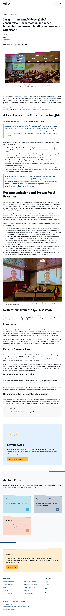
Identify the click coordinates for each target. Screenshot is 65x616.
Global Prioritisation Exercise (50, 98)
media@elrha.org (48, 585)
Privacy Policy (15, 601)
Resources (5, 590)
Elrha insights (13, 14)
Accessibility (6, 601)
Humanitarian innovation (30, 581)
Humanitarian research (8, 581)
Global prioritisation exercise (31, 584)
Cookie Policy (24, 601)
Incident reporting (28, 593)
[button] (60, 3)
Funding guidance (7, 593)
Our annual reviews (8, 584)
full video (15, 412)
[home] (6, 3)
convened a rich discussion (21, 96)
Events (4, 587)
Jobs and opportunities (29, 587)
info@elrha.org (47, 582)
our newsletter (23, 413)
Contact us (26, 590)
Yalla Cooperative (13, 609)
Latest (5, 14)
